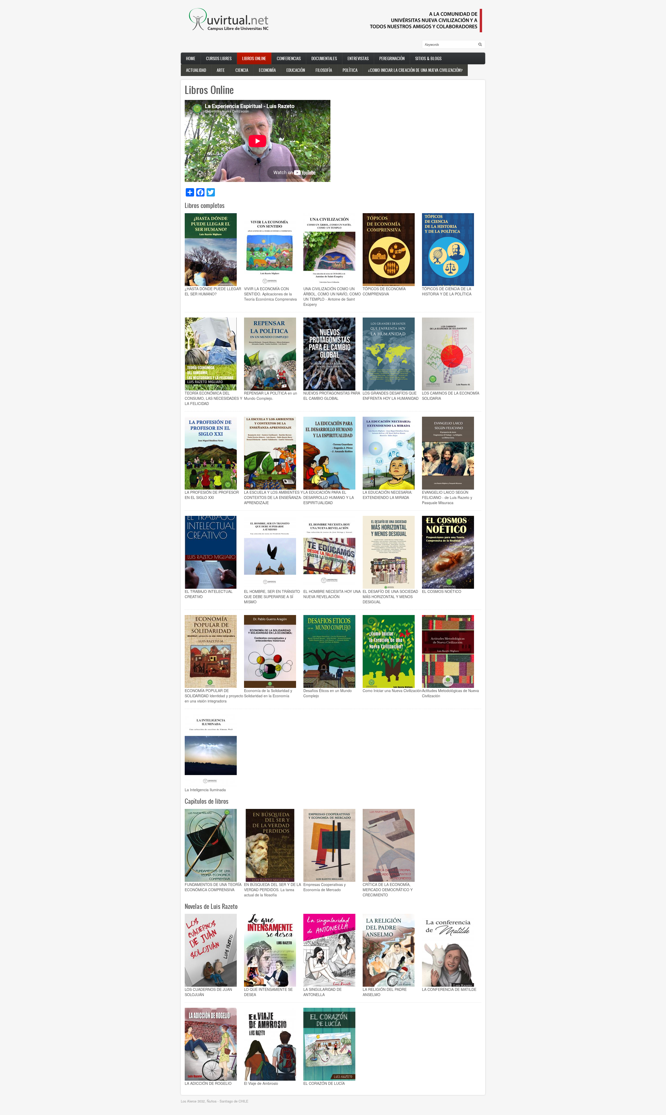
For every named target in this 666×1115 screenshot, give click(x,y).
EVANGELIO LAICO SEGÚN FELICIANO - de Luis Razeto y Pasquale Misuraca (447, 497)
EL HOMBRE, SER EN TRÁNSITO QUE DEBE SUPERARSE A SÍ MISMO (272, 596)
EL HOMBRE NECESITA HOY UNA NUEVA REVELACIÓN (332, 594)
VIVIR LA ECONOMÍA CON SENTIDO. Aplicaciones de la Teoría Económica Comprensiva (270, 294)
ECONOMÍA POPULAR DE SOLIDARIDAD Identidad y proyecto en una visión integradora (214, 696)
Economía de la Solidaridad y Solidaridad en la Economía (268, 693)
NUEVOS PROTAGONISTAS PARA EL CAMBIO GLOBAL (331, 395)
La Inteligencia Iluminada (205, 789)
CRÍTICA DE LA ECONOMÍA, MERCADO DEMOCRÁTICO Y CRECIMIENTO (388, 889)
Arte (221, 70)
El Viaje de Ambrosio (261, 1083)
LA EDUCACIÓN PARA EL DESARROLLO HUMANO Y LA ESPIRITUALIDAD (328, 497)
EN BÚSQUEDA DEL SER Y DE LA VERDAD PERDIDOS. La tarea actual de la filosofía (272, 889)
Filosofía (324, 70)
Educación (295, 70)
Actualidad (196, 70)
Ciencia (241, 70)
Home (190, 58)
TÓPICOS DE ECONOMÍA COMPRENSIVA (384, 291)
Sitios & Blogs (428, 58)
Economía (267, 70)
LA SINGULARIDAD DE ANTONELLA (322, 992)
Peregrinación (392, 58)
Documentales (324, 58)
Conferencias (289, 58)
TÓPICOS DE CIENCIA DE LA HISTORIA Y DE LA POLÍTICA (446, 291)
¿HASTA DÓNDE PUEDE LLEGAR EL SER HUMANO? (213, 291)
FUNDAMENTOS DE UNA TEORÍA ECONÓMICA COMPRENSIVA (213, 887)
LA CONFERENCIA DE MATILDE (449, 989)
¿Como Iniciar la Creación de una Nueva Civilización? (415, 70)
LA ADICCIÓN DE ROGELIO (208, 1083)
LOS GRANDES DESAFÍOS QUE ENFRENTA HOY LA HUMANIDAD (391, 395)
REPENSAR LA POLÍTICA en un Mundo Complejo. (270, 395)
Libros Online (254, 58)
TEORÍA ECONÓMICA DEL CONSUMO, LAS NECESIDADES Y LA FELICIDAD (213, 398)
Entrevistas (358, 58)
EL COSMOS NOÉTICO (441, 591)
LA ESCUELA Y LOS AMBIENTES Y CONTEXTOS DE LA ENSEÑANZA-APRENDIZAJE (273, 497)
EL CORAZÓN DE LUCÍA (324, 1083)
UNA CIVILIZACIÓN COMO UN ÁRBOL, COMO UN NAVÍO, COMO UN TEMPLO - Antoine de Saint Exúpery (332, 296)
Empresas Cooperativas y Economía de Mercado (324, 887)
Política (350, 70)
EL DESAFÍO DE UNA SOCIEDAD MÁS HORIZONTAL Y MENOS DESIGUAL (390, 596)
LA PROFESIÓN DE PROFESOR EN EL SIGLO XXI (212, 495)
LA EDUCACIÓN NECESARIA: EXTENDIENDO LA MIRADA (387, 495)
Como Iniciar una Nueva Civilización (392, 690)
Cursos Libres (219, 58)
